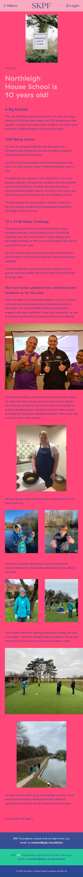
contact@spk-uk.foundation (47, 858)
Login (75, 5)
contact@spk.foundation (47, 842)
